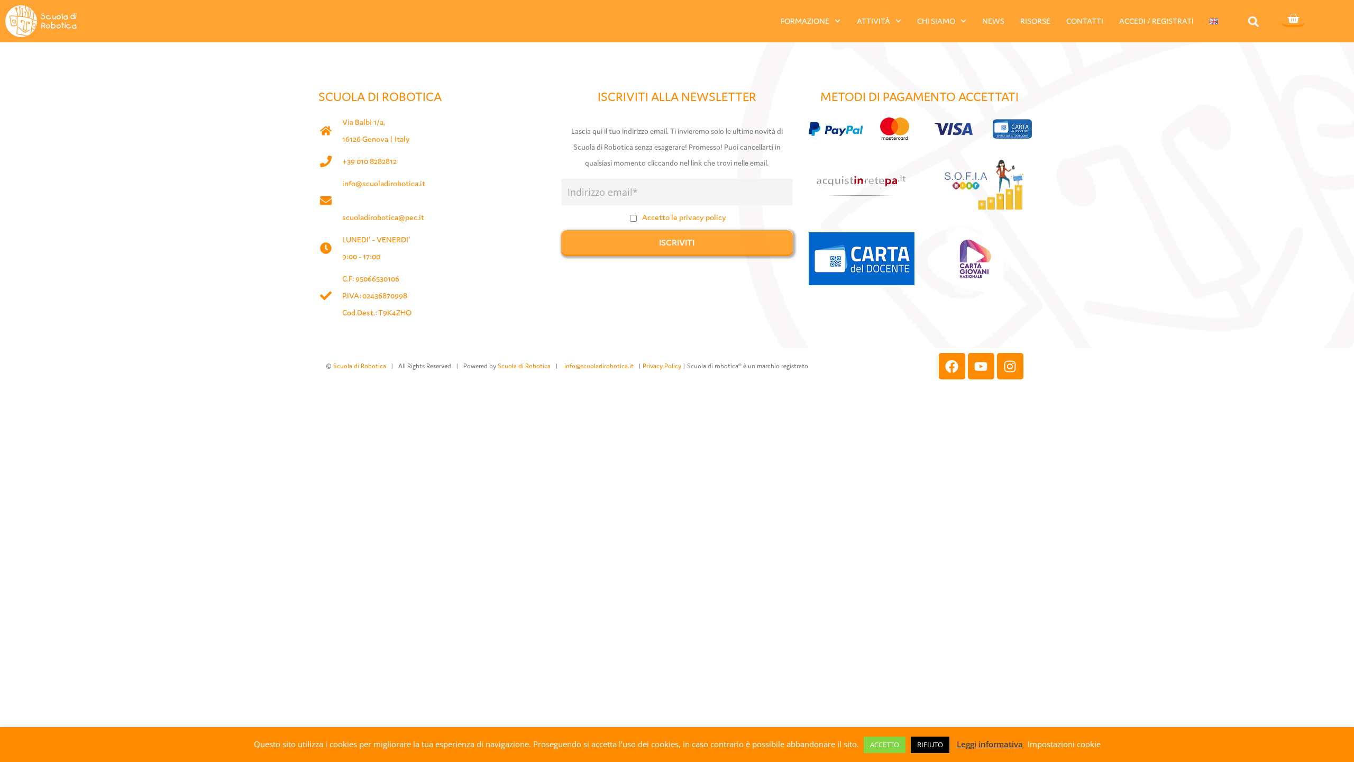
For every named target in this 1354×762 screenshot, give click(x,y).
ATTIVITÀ (873, 21)
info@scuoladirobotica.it (383, 183)
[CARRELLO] (1293, 19)
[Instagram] (1010, 366)
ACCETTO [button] (884, 744)
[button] (1254, 21)
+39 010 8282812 (369, 161)
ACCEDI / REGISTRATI (1156, 21)
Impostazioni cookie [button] (1064, 744)
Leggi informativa (990, 744)
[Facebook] (952, 366)
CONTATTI (1084, 21)
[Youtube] (981, 366)
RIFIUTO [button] (930, 744)
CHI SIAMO (936, 21)
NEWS (993, 21)
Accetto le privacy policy (684, 217)
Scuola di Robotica (359, 366)
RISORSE (1035, 21)
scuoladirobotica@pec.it (383, 217)
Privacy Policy (662, 366)
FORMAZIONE (805, 21)
